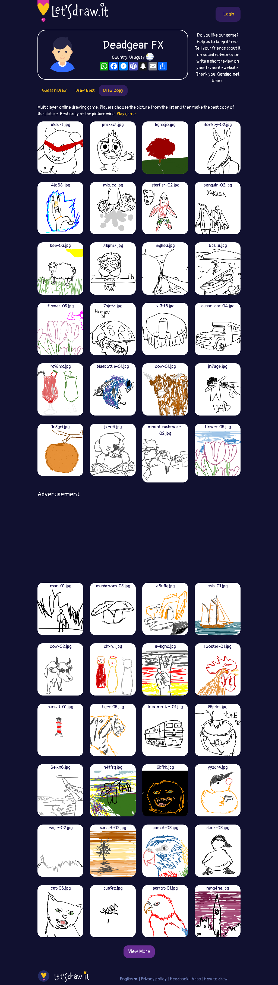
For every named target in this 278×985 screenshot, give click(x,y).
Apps (196, 979)
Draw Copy (113, 90)
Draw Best (84, 90)
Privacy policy (154, 979)
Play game (126, 114)
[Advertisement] (139, 538)
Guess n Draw (54, 90)
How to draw (216, 979)
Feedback (179, 979)
